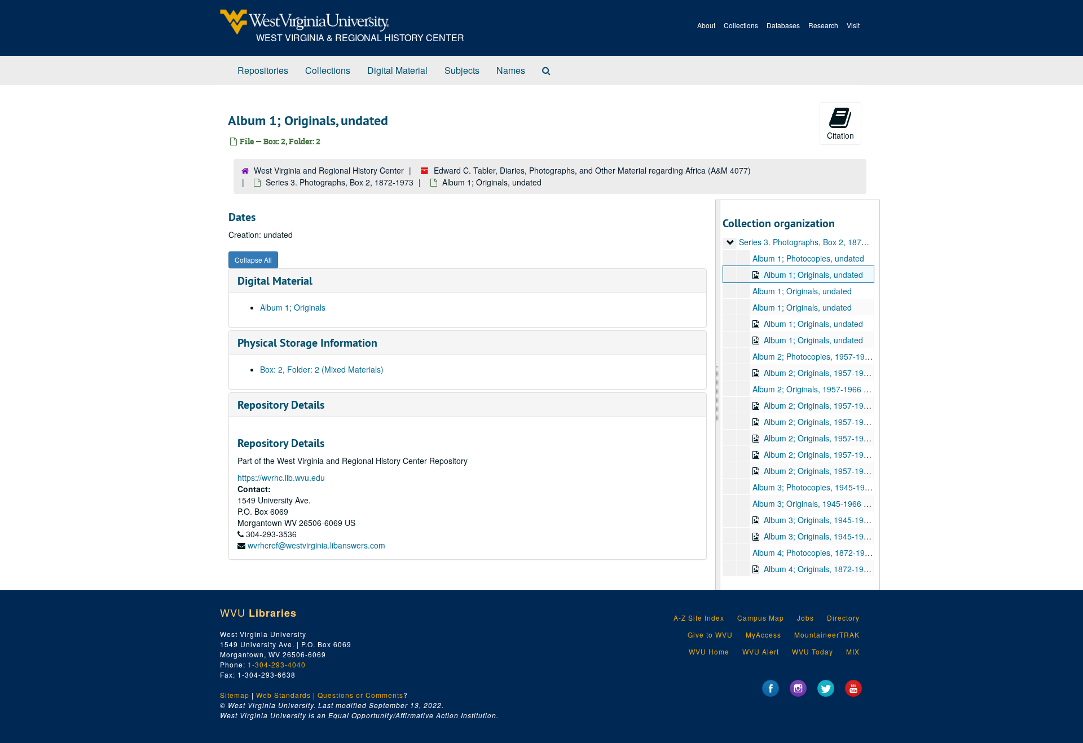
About (706, 25)
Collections (741, 25)
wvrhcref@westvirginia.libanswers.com (316, 545)
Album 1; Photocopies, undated (808, 258)
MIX (853, 651)
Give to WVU (710, 634)
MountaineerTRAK (827, 634)
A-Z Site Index (698, 617)
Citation (840, 135)
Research (823, 25)
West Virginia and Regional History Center (329, 170)
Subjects (461, 70)
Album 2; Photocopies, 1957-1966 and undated (836, 356)
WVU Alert (760, 651)
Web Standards (283, 695)
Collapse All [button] (253, 259)
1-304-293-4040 (277, 664)
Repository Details (280, 404)
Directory (843, 617)
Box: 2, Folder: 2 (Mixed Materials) (322, 369)
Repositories (262, 70)
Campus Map (760, 617)
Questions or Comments (360, 695)
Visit (853, 25)
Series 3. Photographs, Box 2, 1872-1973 (339, 182)
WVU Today (812, 651)
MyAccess (763, 634)
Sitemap (234, 695)
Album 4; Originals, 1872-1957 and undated (842, 568)
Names (510, 70)
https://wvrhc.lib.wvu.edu (281, 477)
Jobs (805, 617)
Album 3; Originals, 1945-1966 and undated (830, 503)
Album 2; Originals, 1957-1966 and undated (842, 372)
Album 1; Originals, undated (813, 274)
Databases (783, 25)
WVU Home (709, 651)
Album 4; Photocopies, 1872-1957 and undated (836, 552)
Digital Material (397, 70)
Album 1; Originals (292, 307)
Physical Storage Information (307, 342)
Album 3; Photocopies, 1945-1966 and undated (836, 487)
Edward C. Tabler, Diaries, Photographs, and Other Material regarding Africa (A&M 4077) (592, 170)
